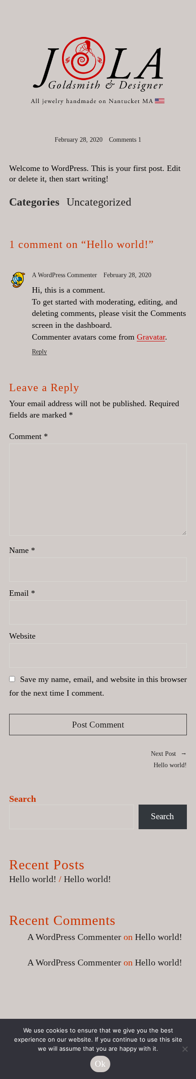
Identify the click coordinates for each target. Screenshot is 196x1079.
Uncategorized (99, 201)
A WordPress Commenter (64, 275)
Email (22, 593)
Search (22, 799)
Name (22, 550)
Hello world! (142, 759)
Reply (39, 351)
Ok (100, 1064)
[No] (184, 1048)
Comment (28, 436)
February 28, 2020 (79, 139)
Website (22, 635)
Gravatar (151, 336)
